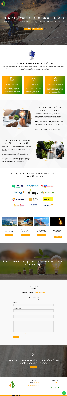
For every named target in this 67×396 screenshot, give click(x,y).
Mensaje (15, 320)
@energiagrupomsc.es (34, 385)
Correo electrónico (17, 308)
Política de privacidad (55, 384)
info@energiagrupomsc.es (40, 292)
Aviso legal (55, 382)
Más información (37, 28)
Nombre (15, 302)
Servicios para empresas (34, 3)
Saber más (42, 235)
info (29, 385)
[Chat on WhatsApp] (64, 393)
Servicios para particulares (21, 3)
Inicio (13, 3)
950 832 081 (35, 290)
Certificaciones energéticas (60, 3)
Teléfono (15, 314)
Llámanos (27, 28)
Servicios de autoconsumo (47, 3)
